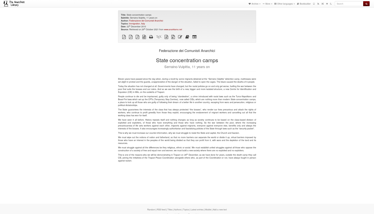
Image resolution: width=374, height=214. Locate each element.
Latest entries (197, 209)
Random (151, 209)
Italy (143, 23)
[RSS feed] (318, 3)
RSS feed (161, 209)
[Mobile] (314, 3)
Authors (177, 209)
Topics (186, 209)
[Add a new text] (327, 3)
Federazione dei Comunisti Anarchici (146, 20)
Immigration (134, 23)
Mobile (208, 209)
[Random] (322, 3)
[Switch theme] (331, 3)
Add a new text (220, 209)
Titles (169, 209)
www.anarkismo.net (173, 29)
